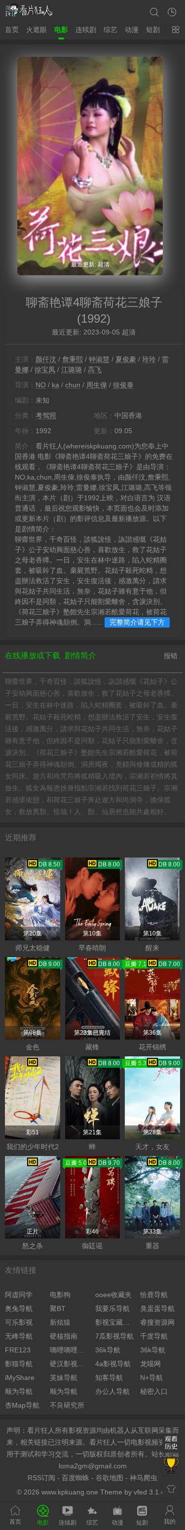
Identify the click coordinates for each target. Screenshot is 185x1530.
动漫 (132, 30)
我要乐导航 (112, 1308)
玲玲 (149, 359)
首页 (12, 30)
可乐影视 (19, 1322)
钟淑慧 (99, 359)
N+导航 (151, 1377)
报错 (171, 656)
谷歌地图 (109, 1478)
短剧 (153, 30)
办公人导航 (112, 1391)
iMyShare (20, 1377)
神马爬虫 (143, 1478)
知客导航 (109, 1377)
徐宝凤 (45, 369)
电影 (61, 30)
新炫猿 (60, 1322)
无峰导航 (19, 1336)
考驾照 (46, 415)
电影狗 (60, 1295)
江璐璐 (71, 369)
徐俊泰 (123, 385)
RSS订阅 (41, 1478)
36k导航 (107, 1350)
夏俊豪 (125, 359)
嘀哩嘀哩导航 (70, 1350)
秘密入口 (154, 1391)
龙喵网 (150, 1364)
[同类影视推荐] (171, 1466)
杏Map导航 (22, 1405)
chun (72, 385)
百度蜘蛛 (75, 1478)
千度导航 (154, 1336)
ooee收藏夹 (113, 1295)
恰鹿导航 (154, 1295)
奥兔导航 (19, 1308)
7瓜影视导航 (114, 1336)
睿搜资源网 (157, 1322)
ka (55, 385)
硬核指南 (63, 1336)
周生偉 (96, 385)
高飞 (95, 369)
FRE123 (18, 1350)
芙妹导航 (63, 1377)
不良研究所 (67, 1405)
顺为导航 (19, 1391)
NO (41, 385)
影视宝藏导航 (115, 1322)
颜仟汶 (46, 359)
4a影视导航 (113, 1364)
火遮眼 (36, 30)
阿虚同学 (19, 1295)
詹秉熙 (72, 359)
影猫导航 (19, 1364)
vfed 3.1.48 (151, 1492)
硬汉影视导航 (70, 1364)
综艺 (110, 30)
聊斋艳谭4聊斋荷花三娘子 (94, 302)
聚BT (58, 1308)
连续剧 (85, 30)
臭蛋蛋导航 (157, 1308)
